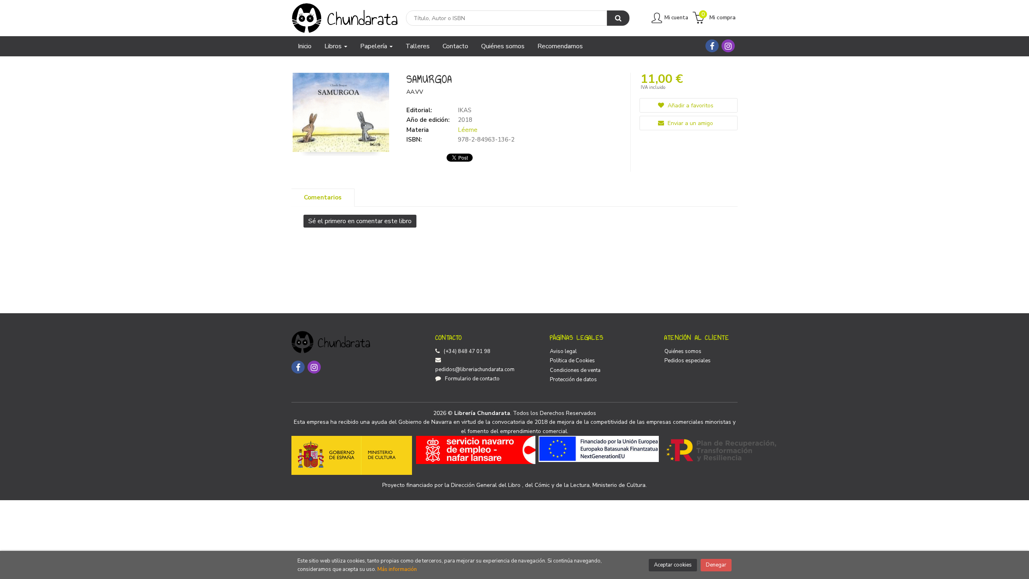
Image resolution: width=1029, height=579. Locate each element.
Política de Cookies (572, 360)
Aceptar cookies (673, 565)
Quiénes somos (682, 351)
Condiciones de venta (575, 370)
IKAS (464, 110)
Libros (333, 46)
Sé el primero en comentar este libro (360, 221)
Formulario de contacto (472, 378)
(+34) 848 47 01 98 (467, 351)
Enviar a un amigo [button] (689, 123)
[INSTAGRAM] (728, 45)
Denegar (716, 565)
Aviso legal (563, 351)
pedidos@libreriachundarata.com (474, 369)
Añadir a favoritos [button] (689, 105)
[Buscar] (618, 18)
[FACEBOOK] (712, 45)
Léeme (468, 130)
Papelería (374, 46)
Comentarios (323, 197)
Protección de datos (573, 379)
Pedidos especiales (687, 360)
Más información (397, 569)
